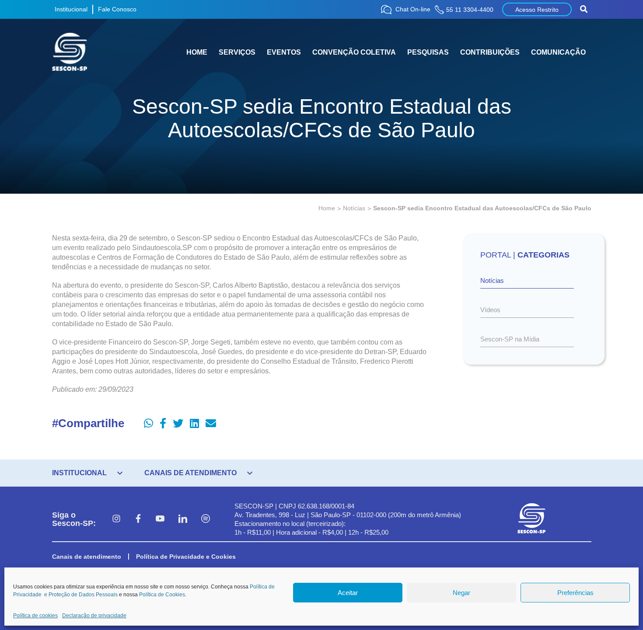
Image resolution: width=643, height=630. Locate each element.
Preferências (575, 592)
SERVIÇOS (237, 52)
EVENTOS (284, 52)
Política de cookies (35, 616)
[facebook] (138, 519)
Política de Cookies (162, 595)
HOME (196, 52)
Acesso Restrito (537, 9)
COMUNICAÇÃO (558, 52)
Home (326, 208)
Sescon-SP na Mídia (509, 339)
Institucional (71, 9)
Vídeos (490, 309)
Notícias (354, 208)
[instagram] (116, 519)
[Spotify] (205, 519)
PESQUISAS (428, 52)
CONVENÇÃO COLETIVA (354, 52)
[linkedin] (183, 519)
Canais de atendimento (86, 556)
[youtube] (160, 519)
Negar (461, 592)
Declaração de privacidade (94, 616)
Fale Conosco (117, 9)
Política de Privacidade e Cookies (186, 556)
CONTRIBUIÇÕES (490, 52)
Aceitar (348, 592)
